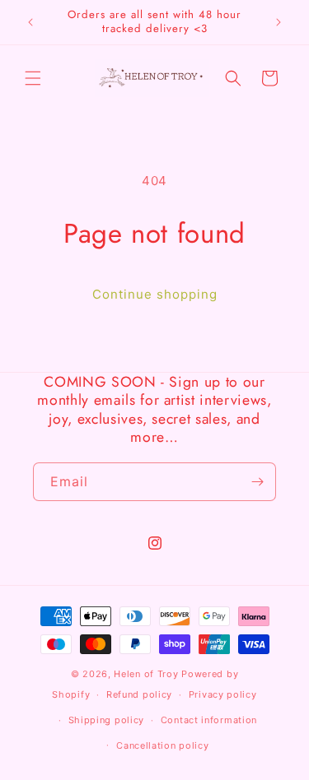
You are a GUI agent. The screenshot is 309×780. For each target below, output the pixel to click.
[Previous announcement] (30, 22)
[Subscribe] (257, 481)
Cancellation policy (162, 745)
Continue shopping (155, 294)
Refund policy (139, 694)
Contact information (209, 720)
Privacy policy (223, 694)
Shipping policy (106, 720)
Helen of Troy (146, 674)
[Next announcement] (278, 22)
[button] (33, 78)
